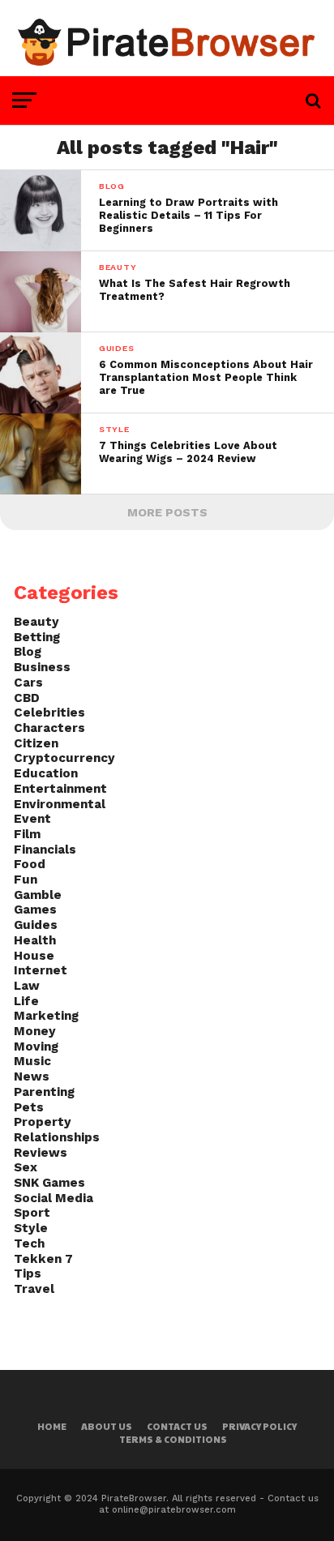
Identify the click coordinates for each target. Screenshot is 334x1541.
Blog (27, 651)
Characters (49, 728)
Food (29, 864)
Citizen (36, 743)
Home (51, 1426)
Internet (40, 970)
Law (27, 985)
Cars (28, 682)
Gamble (38, 895)
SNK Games (49, 1182)
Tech (29, 1243)
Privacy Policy (259, 1426)
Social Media (53, 1198)
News (31, 1076)
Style (31, 1228)
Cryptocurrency (64, 758)
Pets (29, 1107)
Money (35, 1031)
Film (27, 834)
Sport (32, 1212)
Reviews (40, 1152)
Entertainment (60, 788)
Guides (36, 925)
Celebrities (49, 712)
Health (35, 940)
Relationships (57, 1137)
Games (35, 909)
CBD (27, 698)
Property (42, 1122)
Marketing (46, 1015)
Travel (34, 1289)
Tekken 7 (43, 1259)
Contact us (177, 1426)
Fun (25, 879)
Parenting (44, 1092)
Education (46, 773)
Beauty (36, 621)
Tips (27, 1273)
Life (26, 1001)
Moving (36, 1046)
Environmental (59, 804)
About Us (106, 1426)
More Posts (167, 512)
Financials (45, 849)
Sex (25, 1167)
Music (32, 1061)
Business (42, 667)
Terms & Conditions (173, 1439)
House (34, 955)
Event (32, 818)
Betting (37, 637)
